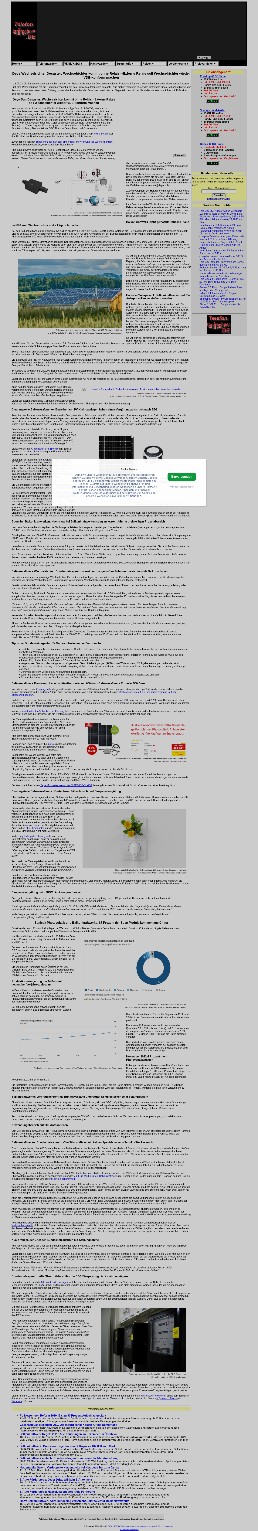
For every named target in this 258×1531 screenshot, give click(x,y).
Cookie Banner (129, 469)
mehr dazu (136, 495)
